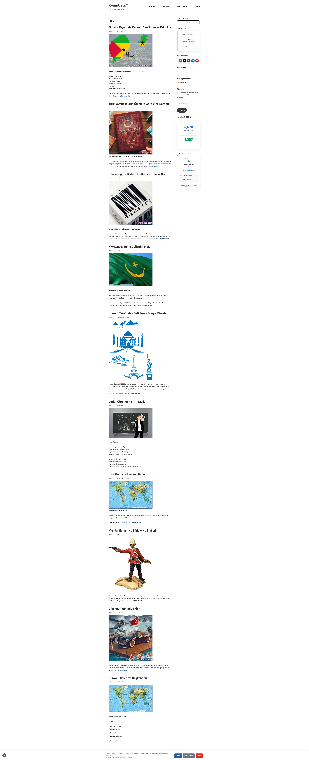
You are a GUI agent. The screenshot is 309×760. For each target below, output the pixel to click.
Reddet (199, 755)
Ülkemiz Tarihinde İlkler (124, 608)
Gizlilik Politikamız (139, 753)
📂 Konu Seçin (183, 82)
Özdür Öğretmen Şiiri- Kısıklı (127, 401)
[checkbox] (4, 755)
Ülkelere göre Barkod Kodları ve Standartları (137, 174)
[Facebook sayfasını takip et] (180, 60)
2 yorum (126, 317)
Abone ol (182, 110)
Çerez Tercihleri (188, 755)
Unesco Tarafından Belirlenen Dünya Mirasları (138, 313)
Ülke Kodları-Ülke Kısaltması (127, 474)
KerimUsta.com (125, 523)
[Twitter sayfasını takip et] (184, 60)
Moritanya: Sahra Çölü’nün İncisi (130, 246)
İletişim (197, 6)
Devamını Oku (125, 96)
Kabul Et (178, 755)
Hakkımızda (166, 6)
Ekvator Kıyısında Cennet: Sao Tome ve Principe (140, 27)
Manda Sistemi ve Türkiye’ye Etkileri (132, 530)
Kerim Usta (111, 31)
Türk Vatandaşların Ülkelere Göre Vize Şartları (139, 104)
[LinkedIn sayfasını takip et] (193, 60)
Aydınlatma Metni (150, 753)
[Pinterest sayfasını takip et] (188, 60)
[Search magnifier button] (197, 22)
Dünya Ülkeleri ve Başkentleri (128, 678)
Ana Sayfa (151, 6)
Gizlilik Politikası (182, 6)
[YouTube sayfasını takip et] (197, 60)
